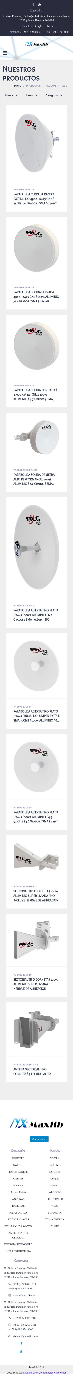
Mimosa (54, 1185)
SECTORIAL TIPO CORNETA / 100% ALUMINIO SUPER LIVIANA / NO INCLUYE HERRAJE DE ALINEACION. (36, 895)
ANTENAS (18, 1199)
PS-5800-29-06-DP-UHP (25, 470)
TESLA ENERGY (54, 1219)
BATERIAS (18, 1205)
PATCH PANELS (18, 1171)
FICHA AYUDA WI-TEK (18, 1226)
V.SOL (54, 1205)
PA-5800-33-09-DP (22, 807)
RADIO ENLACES (18, 1219)
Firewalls (18, 1185)
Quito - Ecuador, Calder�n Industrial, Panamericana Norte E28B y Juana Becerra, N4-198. (21, 1273)
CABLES (18, 1178)
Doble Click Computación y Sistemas (45, 1372)
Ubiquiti (54, 1178)
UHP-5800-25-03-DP (23, 189)
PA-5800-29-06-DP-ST (24, 605)
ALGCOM (55, 1192)
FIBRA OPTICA (18, 1212)
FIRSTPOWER (55, 1199)
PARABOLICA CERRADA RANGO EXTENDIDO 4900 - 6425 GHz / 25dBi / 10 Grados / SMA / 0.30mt (35, 198)
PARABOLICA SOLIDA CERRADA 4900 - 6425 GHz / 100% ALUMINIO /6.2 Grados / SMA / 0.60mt (36, 296)
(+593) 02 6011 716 (24, 1318)
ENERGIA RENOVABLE (18, 1244)
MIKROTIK (54, 1212)
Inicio (17, 85)
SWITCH (18, 1165)
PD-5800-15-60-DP (22, 974)
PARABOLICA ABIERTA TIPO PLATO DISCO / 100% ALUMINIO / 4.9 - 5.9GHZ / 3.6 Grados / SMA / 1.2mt (35, 816)
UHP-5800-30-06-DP (23, 385)
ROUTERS (18, 1158)
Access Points (18, 1192)
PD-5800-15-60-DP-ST (24, 886)
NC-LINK (54, 1171)
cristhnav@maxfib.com (25, 1336)
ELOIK (55, 1226)
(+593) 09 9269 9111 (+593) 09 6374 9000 (44, 31)
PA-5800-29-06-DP (22, 706)
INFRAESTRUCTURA (18, 1251)
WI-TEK (55, 1158)
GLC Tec (55, 1165)
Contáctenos (39, 1139)
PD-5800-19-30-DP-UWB (25, 1064)
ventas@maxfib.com (42, 26)
